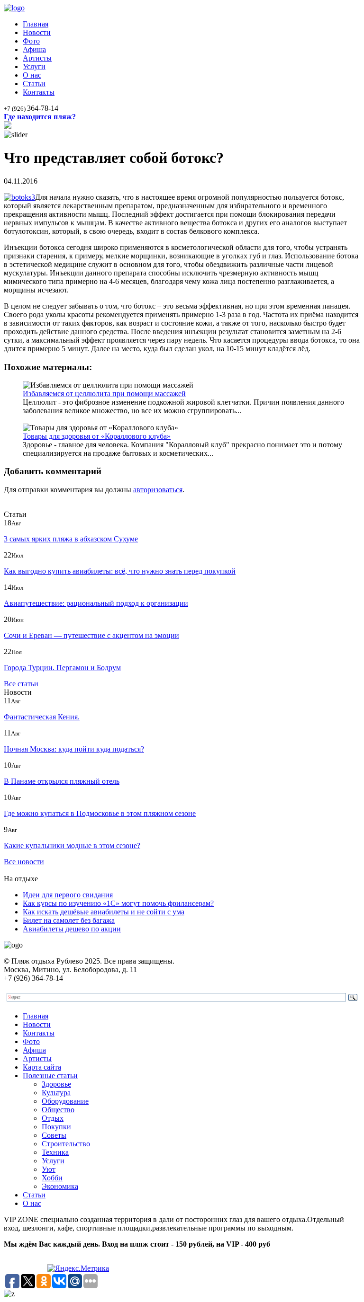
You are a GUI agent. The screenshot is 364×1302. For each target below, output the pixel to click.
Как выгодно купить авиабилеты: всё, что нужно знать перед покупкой (120, 571)
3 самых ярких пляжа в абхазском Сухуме (71, 539)
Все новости (24, 862)
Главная (35, 24)
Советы (54, 1135)
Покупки (56, 1127)
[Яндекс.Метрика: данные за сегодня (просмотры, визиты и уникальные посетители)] (78, 1268)
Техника (55, 1152)
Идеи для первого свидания (68, 895)
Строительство (66, 1144)
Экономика (60, 1186)
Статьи (34, 84)
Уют (48, 1169)
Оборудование (65, 1101)
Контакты (39, 92)
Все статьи (21, 684)
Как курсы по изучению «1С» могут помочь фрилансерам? (118, 903)
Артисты (37, 58)
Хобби (52, 1178)
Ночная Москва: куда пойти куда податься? (74, 749)
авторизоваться (157, 490)
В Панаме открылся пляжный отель (61, 781)
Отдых (53, 1118)
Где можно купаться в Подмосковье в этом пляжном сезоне (100, 813)
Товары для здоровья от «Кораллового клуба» (97, 436)
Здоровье (56, 1084)
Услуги (34, 66)
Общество (58, 1110)
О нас (32, 75)
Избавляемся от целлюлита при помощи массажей (104, 394)
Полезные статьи (50, 1076)
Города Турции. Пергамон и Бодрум (62, 668)
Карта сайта (42, 1067)
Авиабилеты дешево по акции (72, 929)
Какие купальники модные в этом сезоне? (72, 845)
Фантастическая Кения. (42, 717)
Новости (37, 32)
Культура (56, 1093)
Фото (31, 41)
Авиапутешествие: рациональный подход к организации (96, 603)
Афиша (34, 49)
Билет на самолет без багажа (69, 920)
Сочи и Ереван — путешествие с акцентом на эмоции (91, 635)
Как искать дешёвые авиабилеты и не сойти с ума (103, 912)
